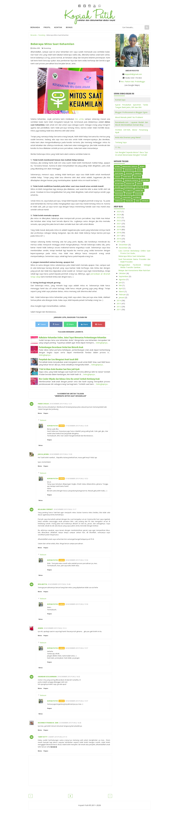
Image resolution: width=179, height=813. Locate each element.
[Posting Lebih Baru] (31, 796)
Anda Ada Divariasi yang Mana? (128, 137)
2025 (119, 211)
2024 (119, 214)
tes (79, 119)
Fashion (129, 173)
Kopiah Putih (52, 426)
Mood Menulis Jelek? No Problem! (129, 117)
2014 (119, 300)
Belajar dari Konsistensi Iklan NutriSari (134, 270)
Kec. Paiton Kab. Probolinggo (133, 81)
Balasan (43, 420)
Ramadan (138, 194)
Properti (129, 194)
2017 (119, 235)
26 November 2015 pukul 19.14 (55, 628)
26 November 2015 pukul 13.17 (65, 509)
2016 (119, 238)
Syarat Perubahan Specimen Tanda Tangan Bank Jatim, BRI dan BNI (131, 105)
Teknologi (119, 201)
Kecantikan (119, 184)
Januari (122, 297)
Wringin (145, 201)
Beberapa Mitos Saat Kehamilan (131, 256)
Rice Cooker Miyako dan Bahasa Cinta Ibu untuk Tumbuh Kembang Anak (69, 378)
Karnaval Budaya (131, 180)
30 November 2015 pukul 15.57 (76, 648)
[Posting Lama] (110, 796)
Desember (123, 244)
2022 (119, 220)
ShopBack (136, 197)
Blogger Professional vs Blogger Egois (131, 112)
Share (57, 324)
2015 (119, 241)
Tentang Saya (121, 142)
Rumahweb (126, 197)
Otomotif (129, 190)
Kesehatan (130, 184)
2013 (119, 303)
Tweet (43, 324)
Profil (47, 27)
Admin (40, 628)
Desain (139, 170)
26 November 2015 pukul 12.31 (60, 404)
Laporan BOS (128, 187)
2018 (119, 232)
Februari (122, 294)
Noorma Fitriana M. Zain (48, 723)
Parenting (47, 48)
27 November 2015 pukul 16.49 (76, 426)
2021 (119, 223)
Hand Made (127, 177)
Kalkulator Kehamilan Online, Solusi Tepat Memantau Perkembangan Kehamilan (72, 337)
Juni (120, 282)
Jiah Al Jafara (43, 454)
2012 (119, 306)
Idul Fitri (137, 177)
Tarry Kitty (42, 737)
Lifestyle (138, 187)
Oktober (122, 273)
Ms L (146, 187)
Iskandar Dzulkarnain (47, 677)
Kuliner (118, 187)
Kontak (58, 27)
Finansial (138, 173)
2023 (119, 217)
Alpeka (117, 166)
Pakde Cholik (43, 404)
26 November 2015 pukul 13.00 (60, 454)
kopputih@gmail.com (133, 74)
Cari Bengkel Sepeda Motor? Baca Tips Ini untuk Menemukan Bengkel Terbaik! (131, 153)
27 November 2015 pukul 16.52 (76, 479)
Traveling (129, 201)
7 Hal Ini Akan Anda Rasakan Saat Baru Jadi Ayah (59, 369)
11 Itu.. (118, 147)
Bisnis (142, 166)
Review (117, 197)
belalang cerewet (45, 509)
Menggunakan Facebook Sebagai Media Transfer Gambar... (134, 266)
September (124, 276)
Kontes (139, 184)
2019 (119, 229)
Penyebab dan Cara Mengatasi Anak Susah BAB (58, 359)
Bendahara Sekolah (130, 166)
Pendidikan (119, 194)
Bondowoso (129, 170)
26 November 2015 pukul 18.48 (59, 584)
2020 (119, 226)
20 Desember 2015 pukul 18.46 (70, 723)
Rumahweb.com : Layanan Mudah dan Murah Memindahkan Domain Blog (131, 123)
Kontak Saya (120, 99)
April (121, 288)
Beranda (35, 27)
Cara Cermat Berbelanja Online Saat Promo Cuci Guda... (134, 251)
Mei (120, 285)
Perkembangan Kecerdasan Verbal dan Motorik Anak (61, 347)
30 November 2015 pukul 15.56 (76, 560)
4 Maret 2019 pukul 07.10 (57, 737)
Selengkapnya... (102, 342)
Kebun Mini (144, 180)
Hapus (45, 413)
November (123, 247)
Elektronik (119, 173)
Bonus (69, 27)
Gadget (118, 177)
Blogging (118, 170)
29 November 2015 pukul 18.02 (68, 677)
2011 (119, 309)
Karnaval (118, 180)
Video (138, 201)
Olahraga (119, 190)
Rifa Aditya (42, 584)
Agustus (122, 279)
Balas (40, 413)
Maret (121, 291)
